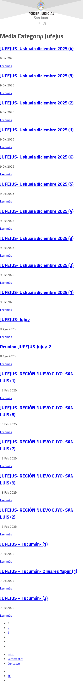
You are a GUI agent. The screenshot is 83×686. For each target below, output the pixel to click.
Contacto (14, 663)
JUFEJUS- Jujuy (15, 319)
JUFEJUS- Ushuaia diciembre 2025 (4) (37, 48)
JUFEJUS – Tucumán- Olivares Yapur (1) (38, 571)
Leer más (6, 66)
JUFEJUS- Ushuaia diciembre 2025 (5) (37, 183)
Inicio (11, 654)
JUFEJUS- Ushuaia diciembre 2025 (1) (37, 129)
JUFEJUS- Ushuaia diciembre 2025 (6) (37, 156)
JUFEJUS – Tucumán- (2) (24, 598)
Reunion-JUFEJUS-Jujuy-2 (25, 346)
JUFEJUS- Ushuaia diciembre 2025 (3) (37, 75)
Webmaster (15, 659)
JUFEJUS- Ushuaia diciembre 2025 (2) (37, 102)
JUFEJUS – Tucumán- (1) (24, 543)
